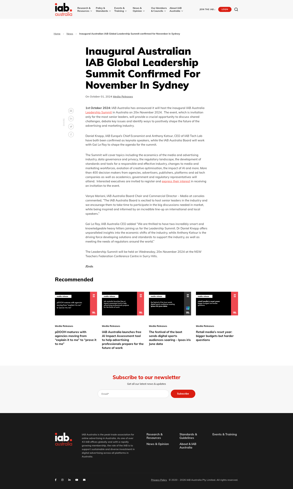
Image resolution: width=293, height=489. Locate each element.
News (70, 33)
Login (225, 9)
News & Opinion (137, 9)
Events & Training (119, 9)
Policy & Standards (102, 9)
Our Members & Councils (159, 9)
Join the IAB (207, 9)
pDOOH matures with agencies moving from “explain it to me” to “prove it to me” (75, 338)
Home (57, 33)
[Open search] (236, 9)
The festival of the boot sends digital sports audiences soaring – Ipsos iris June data (170, 338)
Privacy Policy (159, 479)
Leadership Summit (98, 112)
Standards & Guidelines (188, 436)
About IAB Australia (176, 9)
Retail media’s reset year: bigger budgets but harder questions (215, 336)
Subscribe (183, 393)
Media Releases (123, 96)
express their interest (176, 181)
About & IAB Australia (187, 445)
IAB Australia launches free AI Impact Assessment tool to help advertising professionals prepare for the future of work (123, 340)
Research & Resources (83, 9)
